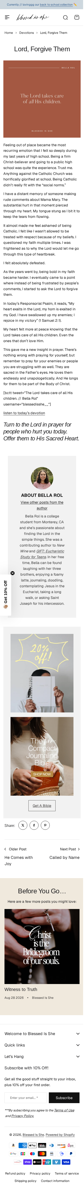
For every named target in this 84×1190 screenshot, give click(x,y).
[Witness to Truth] (42, 946)
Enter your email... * (24, 1098)
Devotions (26, 33)
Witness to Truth (20, 989)
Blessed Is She (31, 1147)
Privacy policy (52, 1186)
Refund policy (28, 1186)
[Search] (65, 17)
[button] (5, 595)
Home (8, 33)
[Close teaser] (12, 573)
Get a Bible (42, 805)
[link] (22, 825)
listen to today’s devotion (24, 413)
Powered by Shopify (58, 1147)
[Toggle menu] (7, 17)
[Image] (42, 673)
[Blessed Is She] (33, 17)
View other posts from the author (42, 505)
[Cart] (77, 17)
